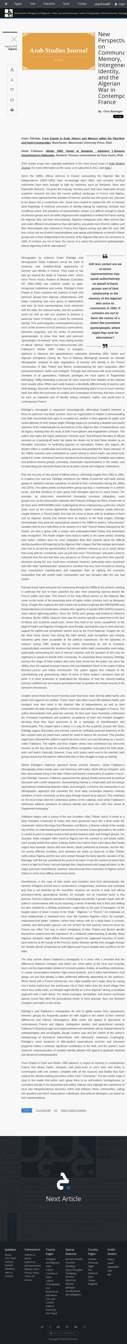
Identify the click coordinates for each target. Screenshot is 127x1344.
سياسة (110, 1259)
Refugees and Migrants (39, 13)
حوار (109, 1274)
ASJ (55, 1110)
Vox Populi (51, 1313)
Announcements (74, 1259)
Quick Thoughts (73, 1269)
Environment (20, 13)
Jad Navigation (73, 1294)
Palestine (49, 3)
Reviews (69, 1276)
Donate (9, 1265)
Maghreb (93, 1283)
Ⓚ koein (74, 1339)
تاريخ (109, 1270)
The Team (10, 1258)
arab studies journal (73, 1110)
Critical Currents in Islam (51, 1273)
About (8, 1254)
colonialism (43, 1110)
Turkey (82, 3)
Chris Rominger (113, 111)
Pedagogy (70, 1273)
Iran (32, 3)
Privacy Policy (31, 1272)
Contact (9, 1276)
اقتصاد (110, 1263)
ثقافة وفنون (113, 1267)
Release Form (31, 1269)
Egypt (18, 3)
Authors (9, 1261)
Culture (82, 13)
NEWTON (70, 1280)
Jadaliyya (9, 13)
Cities (54, 13)
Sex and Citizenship (68, 13)
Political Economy (108, 13)
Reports (69, 1283)
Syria (66, 3)
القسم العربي (102, 3)
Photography (93, 13)
